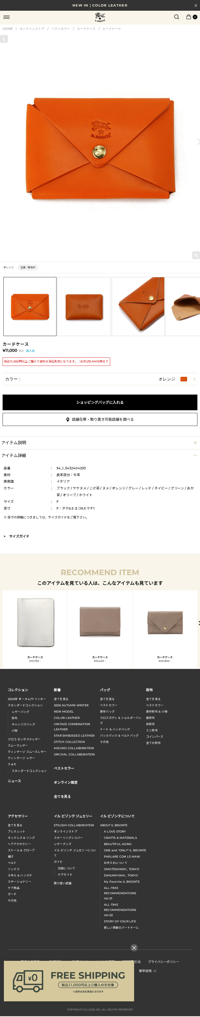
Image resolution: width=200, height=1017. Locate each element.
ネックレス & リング (21, 838)
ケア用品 (14, 888)
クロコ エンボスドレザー (24, 739)
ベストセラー (60, 29)
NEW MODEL (64, 711)
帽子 (11, 856)
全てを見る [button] (62, 796)
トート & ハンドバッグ (115, 729)
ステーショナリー (19, 881)
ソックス (14, 869)
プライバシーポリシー (163, 961)
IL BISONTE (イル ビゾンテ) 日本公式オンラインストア (100, 18)
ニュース (14, 780)
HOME (8, 29)
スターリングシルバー (68, 838)
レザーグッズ (62, 844)
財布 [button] (149, 689)
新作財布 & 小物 (156, 711)
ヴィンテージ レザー (21, 758)
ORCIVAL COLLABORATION (74, 754)
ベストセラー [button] (64, 768)
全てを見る (61, 699)
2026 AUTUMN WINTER (71, 705)
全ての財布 (153, 743)
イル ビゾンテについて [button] (117, 815)
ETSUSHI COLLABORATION (74, 825)
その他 (104, 742)
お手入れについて (115, 863)
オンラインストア (32, 29)
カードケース (86, 29)
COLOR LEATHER (67, 718)
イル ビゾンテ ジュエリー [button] (73, 815)
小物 (14, 730)
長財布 (150, 718)
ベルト (12, 863)
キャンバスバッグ (23, 724)
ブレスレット (16, 831)
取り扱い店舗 (62, 883)
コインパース (154, 736)
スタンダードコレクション (25, 705)
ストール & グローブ (21, 850)
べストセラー (155, 705)
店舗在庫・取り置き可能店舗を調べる (103, 419)
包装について (66, 868)
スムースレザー (18, 745)
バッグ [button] (105, 689)
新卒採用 (145, 970)
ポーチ (12, 894)
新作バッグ (107, 711)
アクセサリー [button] (18, 815)
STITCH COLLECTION (69, 742)
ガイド (58, 862)
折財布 (150, 724)
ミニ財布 (152, 730)
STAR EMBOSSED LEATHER (74, 735)
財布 (14, 718)
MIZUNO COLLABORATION (74, 748)
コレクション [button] (18, 689)
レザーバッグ (20, 712)
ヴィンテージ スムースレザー (27, 752)
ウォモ (12, 764)
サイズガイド (57, 517)
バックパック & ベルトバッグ (119, 735)
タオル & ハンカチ (20, 875)
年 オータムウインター (27, 699)
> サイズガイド (16, 536)
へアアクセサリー (19, 844)
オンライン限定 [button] (66, 782)
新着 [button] (57, 689)
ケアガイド (65, 874)
